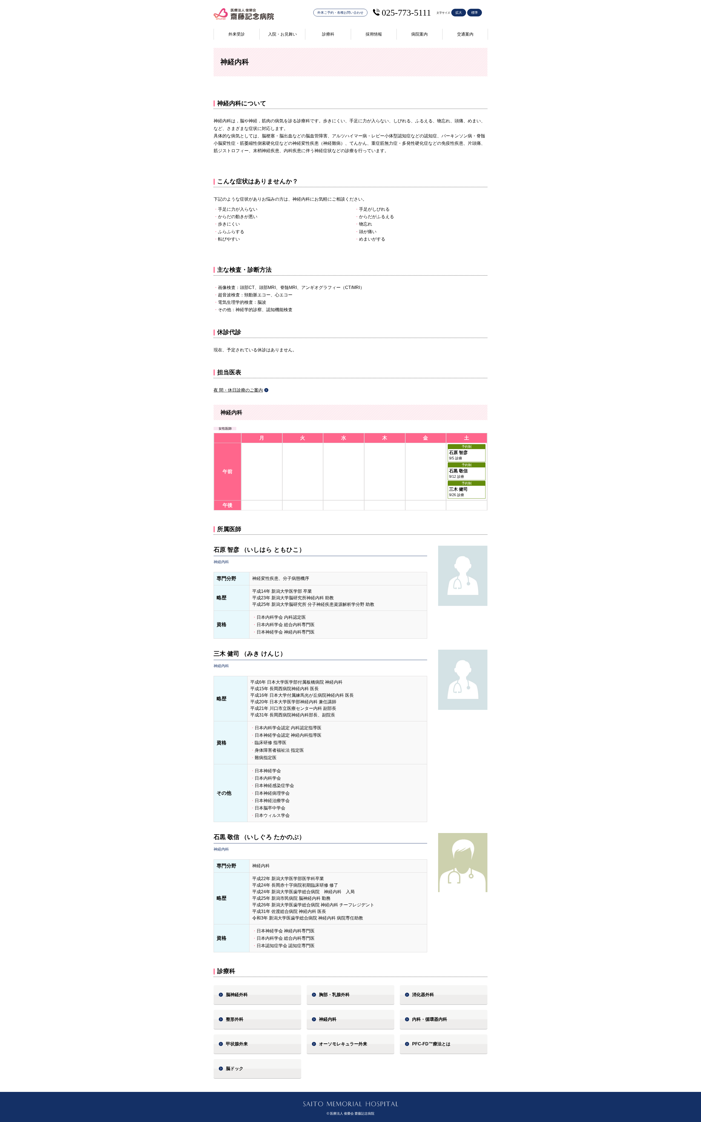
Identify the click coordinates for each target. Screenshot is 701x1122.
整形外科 (234, 1019)
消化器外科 (423, 994)
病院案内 (419, 34)
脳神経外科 (237, 994)
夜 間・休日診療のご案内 (238, 390)
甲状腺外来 (237, 1044)
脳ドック (234, 1068)
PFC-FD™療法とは (431, 1044)
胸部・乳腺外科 (334, 994)
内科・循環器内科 (429, 1019)
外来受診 (236, 34)
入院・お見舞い (282, 34)
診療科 (328, 34)
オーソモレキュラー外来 (343, 1044)
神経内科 (328, 1019)
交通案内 (465, 34)
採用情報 (374, 34)
